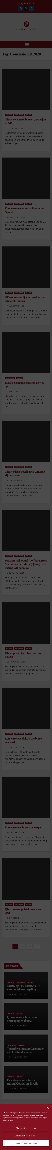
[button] (47, 1107)
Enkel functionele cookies (26, 1136)
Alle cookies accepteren (26, 1128)
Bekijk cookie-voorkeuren (26, 1143)
